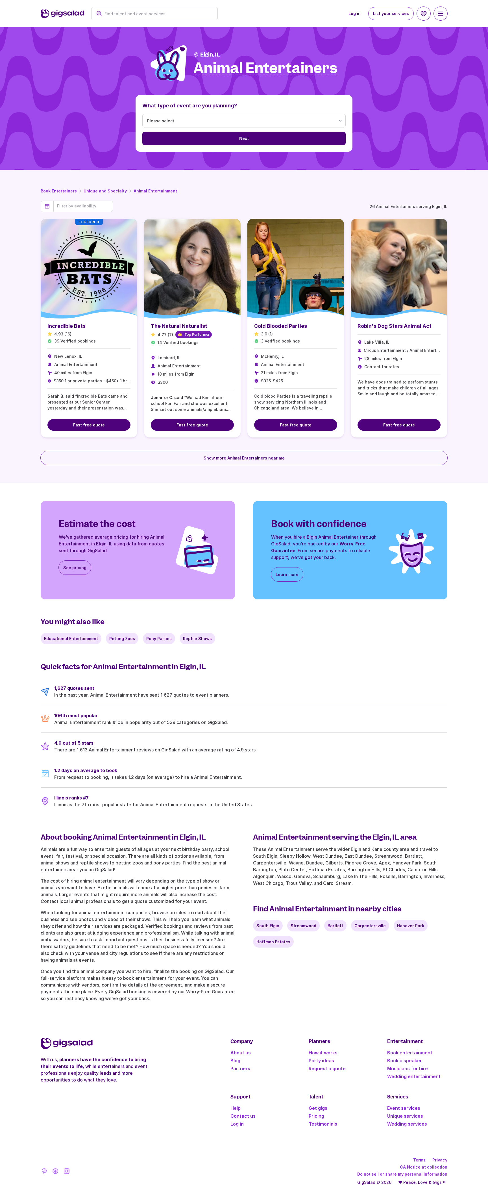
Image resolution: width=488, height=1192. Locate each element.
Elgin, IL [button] (210, 54)
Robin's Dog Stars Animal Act (395, 326)
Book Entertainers (59, 190)
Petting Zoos (122, 638)
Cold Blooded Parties (280, 326)
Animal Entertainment (155, 190)
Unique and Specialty (105, 190)
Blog (235, 1060)
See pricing (74, 567)
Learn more (287, 574)
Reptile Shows (197, 638)
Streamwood (303, 925)
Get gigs (318, 1108)
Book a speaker (404, 1060)
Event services (403, 1108)
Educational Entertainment (71, 638)
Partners (240, 1068)
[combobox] (157, 13)
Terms (419, 1160)
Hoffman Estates (273, 941)
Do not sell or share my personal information (402, 1174)
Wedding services (407, 1124)
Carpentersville (370, 925)
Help (235, 1108)
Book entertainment (409, 1053)
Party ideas (321, 1060)
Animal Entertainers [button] (265, 68)
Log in (354, 13)
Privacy (439, 1160)
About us (240, 1053)
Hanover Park (410, 925)
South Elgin (267, 925)
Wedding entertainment (414, 1076)
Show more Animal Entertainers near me (244, 458)
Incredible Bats (66, 326)
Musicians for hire (407, 1068)
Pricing (316, 1116)
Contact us (243, 1116)
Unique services (405, 1116)
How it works (323, 1053)
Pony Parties (159, 638)
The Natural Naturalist (179, 326)
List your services (391, 13)
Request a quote (327, 1068)
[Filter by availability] (83, 206)
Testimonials (323, 1124)
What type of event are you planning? (189, 106)
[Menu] (440, 13)
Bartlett (335, 925)
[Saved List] (423, 13)
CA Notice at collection (423, 1167)
